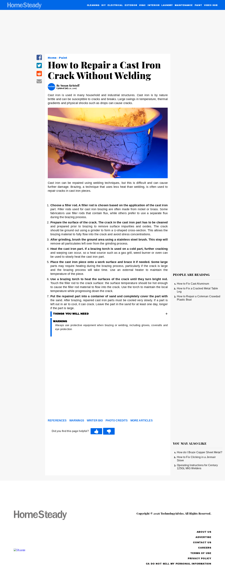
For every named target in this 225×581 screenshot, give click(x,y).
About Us (204, 532)
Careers (204, 548)
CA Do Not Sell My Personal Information (178, 564)
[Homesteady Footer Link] (47, 515)
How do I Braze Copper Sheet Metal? (199, 452)
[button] (39, 59)
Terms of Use (200, 553)
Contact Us (202, 542)
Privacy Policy (199, 558)
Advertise (203, 537)
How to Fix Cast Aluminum (193, 283)
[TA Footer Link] (47, 550)
